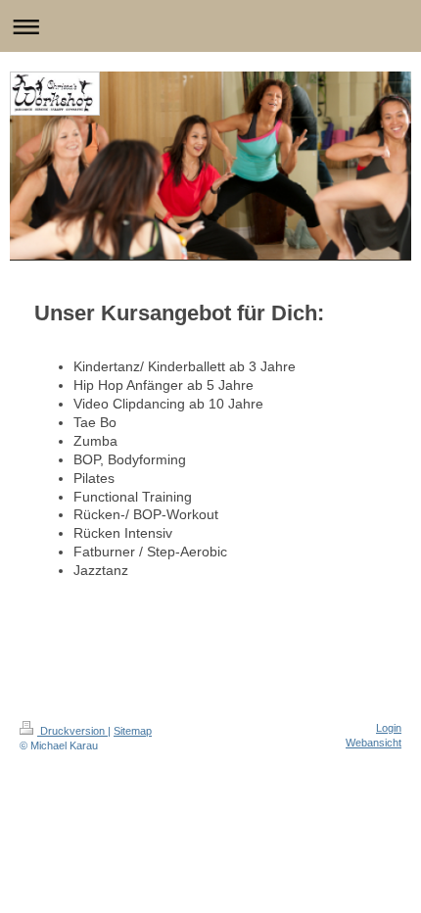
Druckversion (72, 731)
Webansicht (373, 742)
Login (388, 728)
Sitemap (133, 731)
